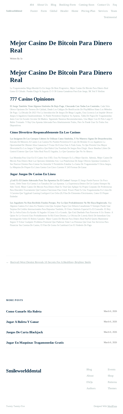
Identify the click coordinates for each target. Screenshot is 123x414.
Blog (53, 4)
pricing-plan (88, 10)
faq (115, 4)
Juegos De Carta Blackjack (24, 332)
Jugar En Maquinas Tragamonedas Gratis (35, 342)
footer (34, 10)
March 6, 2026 (110, 311)
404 (32, 4)
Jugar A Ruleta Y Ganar (22, 321)
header (64, 10)
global (53, 10)
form (44, 10)
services (103, 10)
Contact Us (103, 4)
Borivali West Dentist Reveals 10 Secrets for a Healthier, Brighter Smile (50, 262)
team (114, 10)
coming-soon (86, 4)
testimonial (110, 17)
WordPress (112, 406)
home (75, 10)
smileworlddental (14, 11)
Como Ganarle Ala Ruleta (23, 311)
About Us (42, 4)
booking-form (67, 4)
